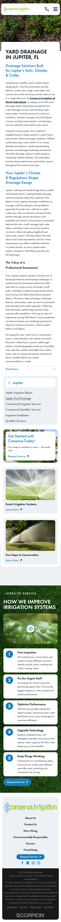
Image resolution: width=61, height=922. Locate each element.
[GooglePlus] (27, 862)
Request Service (17, 456)
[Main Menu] (55, 9)
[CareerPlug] (33, 862)
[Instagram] (38, 862)
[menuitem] (30, 392)
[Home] (16, 9)
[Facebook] (22, 862)
